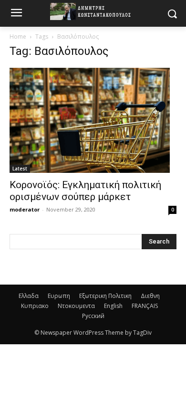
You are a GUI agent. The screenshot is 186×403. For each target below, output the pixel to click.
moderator (25, 209)
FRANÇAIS (145, 306)
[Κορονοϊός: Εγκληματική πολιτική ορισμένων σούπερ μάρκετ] (93, 120)
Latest (19, 168)
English (113, 306)
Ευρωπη (59, 296)
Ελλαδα (29, 296)
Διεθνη (150, 296)
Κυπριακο (35, 306)
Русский (93, 316)
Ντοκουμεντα (76, 306)
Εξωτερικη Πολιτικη (105, 296)
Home (18, 36)
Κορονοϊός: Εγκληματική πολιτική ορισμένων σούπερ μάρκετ (85, 190)
